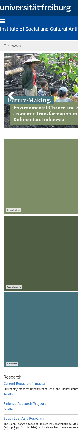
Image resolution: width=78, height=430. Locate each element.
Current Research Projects (24, 383)
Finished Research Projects (25, 404)
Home (5, 45)
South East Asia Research (24, 418)
